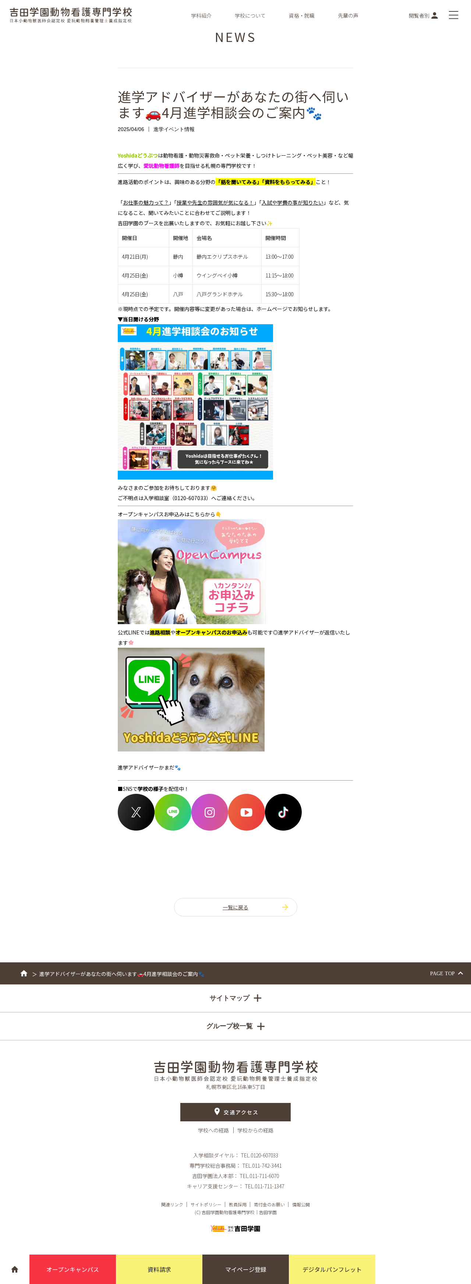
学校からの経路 (255, 1130)
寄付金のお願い (269, 1204)
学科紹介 (201, 15)
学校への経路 (214, 1130)
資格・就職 (302, 15)
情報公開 (301, 1204)
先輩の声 (348, 15)
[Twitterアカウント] (136, 828)
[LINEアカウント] (173, 828)
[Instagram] (209, 828)
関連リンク (172, 1204)
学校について (250, 15)
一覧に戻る (235, 907)
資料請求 (159, 1269)
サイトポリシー (206, 1204)
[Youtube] (246, 828)
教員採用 (238, 1204)
